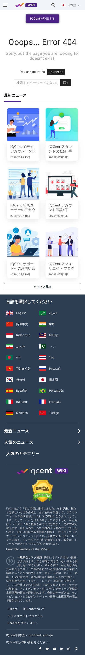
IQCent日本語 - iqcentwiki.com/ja (29, 635)
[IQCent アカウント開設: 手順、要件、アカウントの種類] (62, 183)
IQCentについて (34, 609)
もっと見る (44, 286)
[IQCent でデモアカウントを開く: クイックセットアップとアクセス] (23, 124)
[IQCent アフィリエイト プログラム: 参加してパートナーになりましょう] (62, 241)
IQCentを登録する (42, 18)
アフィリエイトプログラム (25, 616)
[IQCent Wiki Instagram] (67, 649)
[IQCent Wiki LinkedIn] (59, 649)
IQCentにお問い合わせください (27, 642)
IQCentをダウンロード (23, 623)
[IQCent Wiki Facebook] (38, 649)
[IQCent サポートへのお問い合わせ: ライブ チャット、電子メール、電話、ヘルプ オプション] (23, 241)
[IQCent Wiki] (42, 475)
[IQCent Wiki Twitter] (45, 649)
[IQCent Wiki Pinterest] (74, 649)
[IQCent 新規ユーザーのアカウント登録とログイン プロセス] (23, 183)
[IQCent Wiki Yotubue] (52, 649)
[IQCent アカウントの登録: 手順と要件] (62, 124)
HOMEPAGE (56, 72)
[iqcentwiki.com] (24, 5)
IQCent (13, 609)
